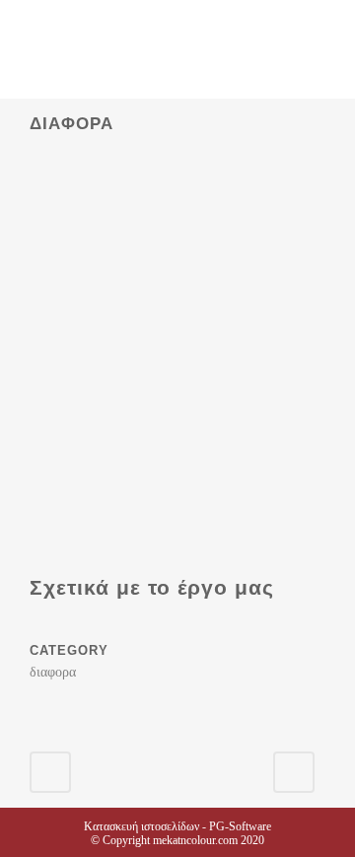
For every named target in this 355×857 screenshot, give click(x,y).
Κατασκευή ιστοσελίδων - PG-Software (177, 826)
